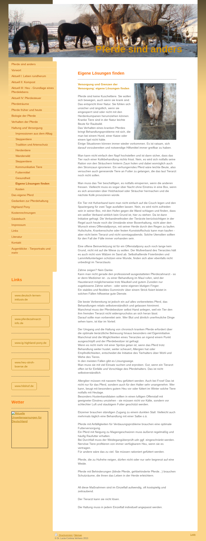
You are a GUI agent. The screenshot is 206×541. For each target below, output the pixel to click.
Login (193, 534)
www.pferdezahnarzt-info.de (28, 321)
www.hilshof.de (24, 386)
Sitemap (78, 535)
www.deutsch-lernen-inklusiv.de (28, 297)
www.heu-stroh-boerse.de (25, 364)
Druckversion (65, 535)
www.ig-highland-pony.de (30, 342)
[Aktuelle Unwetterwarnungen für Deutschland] (30, 417)
